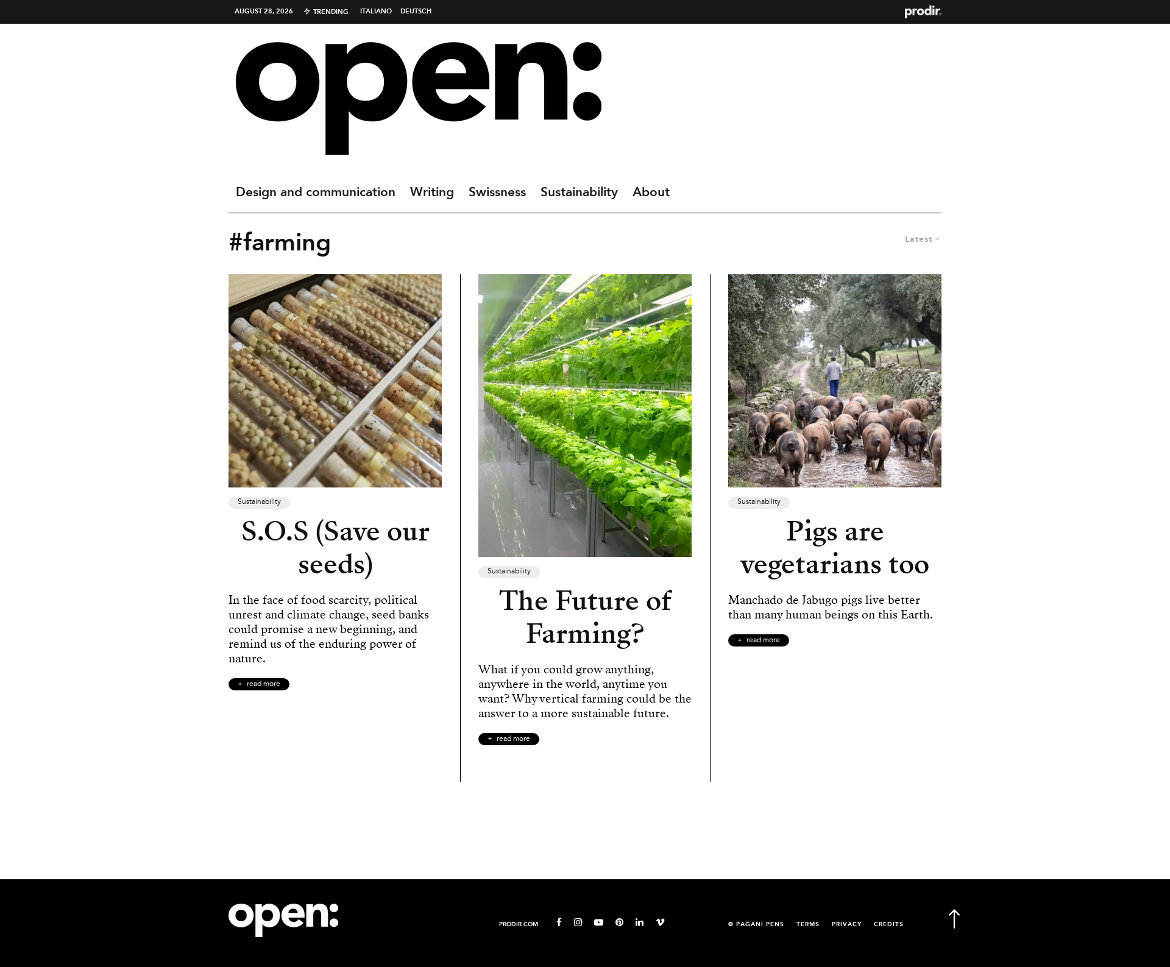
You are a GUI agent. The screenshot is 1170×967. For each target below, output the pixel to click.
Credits (889, 924)
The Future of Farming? (585, 617)
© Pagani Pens (756, 924)
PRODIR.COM (518, 924)
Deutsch (415, 11)
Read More (263, 684)
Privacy (847, 924)
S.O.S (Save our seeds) (335, 548)
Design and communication (315, 192)
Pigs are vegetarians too (834, 548)
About (651, 192)
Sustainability (579, 192)
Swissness (497, 192)
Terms (808, 924)
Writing (432, 192)
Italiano (376, 11)
